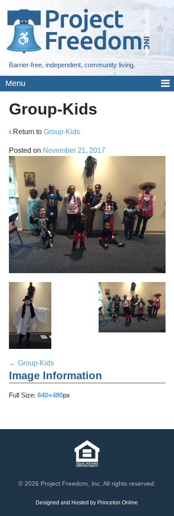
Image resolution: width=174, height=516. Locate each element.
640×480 (50, 395)
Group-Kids (62, 131)
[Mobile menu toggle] (87, 84)
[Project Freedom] (78, 30)
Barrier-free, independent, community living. (72, 65)
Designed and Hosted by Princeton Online (87, 503)
